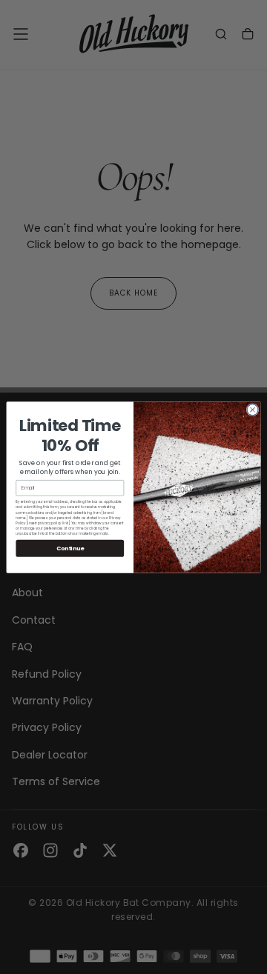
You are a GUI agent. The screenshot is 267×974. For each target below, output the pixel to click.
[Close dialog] (252, 409)
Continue (70, 548)
